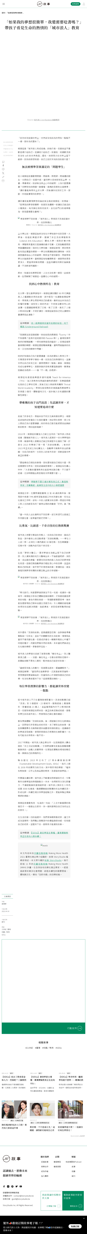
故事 (73, 1166)
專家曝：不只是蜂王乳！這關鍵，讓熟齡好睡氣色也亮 (42, 1129)
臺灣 (9, 929)
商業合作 (44, 1166)
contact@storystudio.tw (24, 1195)
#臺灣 (37, 1047)
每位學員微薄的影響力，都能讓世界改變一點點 (9, 155)
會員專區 (57, 1161)
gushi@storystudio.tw (21, 1199)
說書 (73, 1171)
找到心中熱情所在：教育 (9, 145)
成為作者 (44, 1171)
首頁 (3, 13)
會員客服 (57, 1166)
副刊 (3, 922)
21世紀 (4, 929)
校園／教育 (6, 932)
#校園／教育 (48, 1047)
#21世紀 (29, 1047)
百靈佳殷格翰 (41, 853)
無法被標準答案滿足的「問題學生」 (9, 142)
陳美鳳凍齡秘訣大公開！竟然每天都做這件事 (14, 1126)
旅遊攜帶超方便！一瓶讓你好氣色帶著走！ (70, 1129)
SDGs (3, 935)
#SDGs (59, 1047)
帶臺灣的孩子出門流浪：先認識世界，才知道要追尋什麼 (9, 149)
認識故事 (44, 1161)
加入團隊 (44, 1176)
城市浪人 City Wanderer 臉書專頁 (46, 120)
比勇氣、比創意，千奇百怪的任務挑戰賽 (9, 152)
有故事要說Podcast (73, 1161)
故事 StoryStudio (53, 860)
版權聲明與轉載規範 (11, 1192)
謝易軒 (4, 904)
